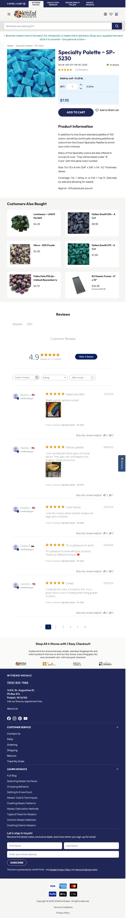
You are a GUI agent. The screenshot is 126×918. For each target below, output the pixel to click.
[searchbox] (23, 377)
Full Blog (11, 775)
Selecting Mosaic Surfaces (22, 781)
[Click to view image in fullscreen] (31, 73)
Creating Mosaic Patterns (21, 803)
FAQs (10, 739)
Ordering (12, 744)
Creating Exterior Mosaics (21, 825)
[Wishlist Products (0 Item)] (110, 14)
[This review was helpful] (105, 495)
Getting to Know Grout (19, 792)
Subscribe (16, 862)
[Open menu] (9, 14)
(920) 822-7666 (17, 683)
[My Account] (105, 14)
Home (10, 45)
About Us (12, 708)
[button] (36, 3)
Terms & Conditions (63, 907)
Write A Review (86, 356)
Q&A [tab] (29, 324)
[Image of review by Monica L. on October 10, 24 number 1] (53, 409)
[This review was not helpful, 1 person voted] (110, 495)
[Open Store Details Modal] (24, 3)
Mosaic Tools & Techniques (22, 797)
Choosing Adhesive (18, 786)
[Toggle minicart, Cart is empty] (116, 14)
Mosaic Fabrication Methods (23, 808)
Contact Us (13, 733)
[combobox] (54, 377)
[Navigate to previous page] (41, 626)
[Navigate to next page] (85, 626)
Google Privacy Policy (60, 869)
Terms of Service (83, 869)
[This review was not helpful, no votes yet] (110, 435)
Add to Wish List (109, 110)
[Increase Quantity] (81, 85)
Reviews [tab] (17, 324)
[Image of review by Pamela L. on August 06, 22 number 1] (53, 469)
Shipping (12, 750)
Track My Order (15, 761)
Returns (11, 755)
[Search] (117, 26)
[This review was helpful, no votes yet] (105, 435)
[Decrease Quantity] (81, 88)
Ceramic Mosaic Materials (21, 819)
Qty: (62, 86)
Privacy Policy (63, 912)
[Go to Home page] (25, 14)
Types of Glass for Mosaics (21, 814)
